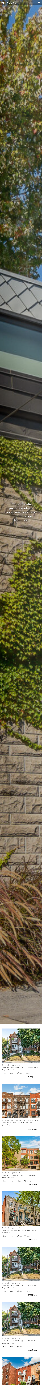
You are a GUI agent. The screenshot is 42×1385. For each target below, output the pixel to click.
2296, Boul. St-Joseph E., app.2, (20, 1069)
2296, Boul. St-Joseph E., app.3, (20, 1342)
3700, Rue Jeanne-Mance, (19, 1232)
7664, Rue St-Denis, (17, 1124)
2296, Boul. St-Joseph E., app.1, (20, 1287)
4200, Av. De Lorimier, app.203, (20, 1176)
